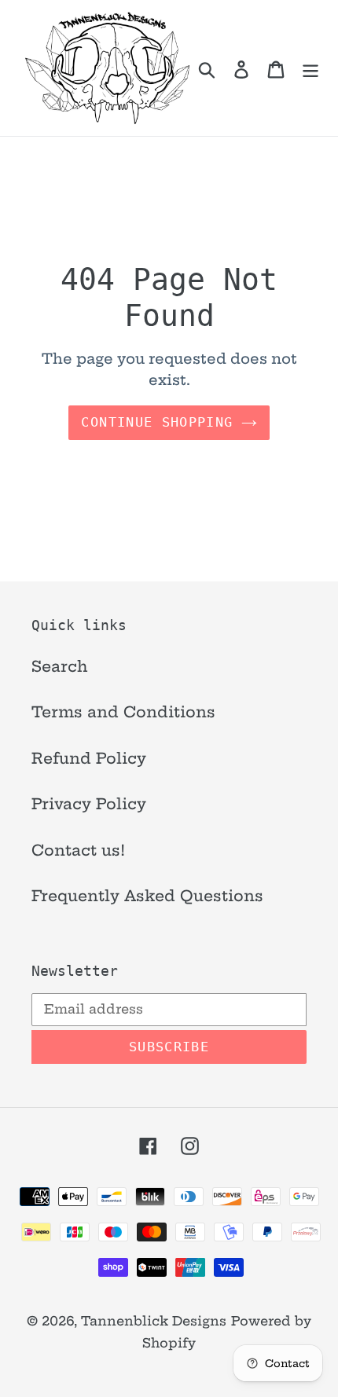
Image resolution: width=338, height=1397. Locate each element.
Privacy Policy (88, 803)
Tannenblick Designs (153, 1321)
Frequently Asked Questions (147, 895)
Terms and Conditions (123, 711)
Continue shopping (157, 422)
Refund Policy (88, 758)
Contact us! (78, 850)
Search (59, 666)
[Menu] (310, 68)
